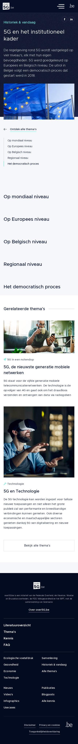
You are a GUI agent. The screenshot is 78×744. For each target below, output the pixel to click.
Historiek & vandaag (54, 664)
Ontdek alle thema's (23, 129)
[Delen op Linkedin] (71, 19)
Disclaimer (30, 725)
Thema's (10, 632)
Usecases (9, 707)
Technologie (11, 677)
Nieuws (8, 687)
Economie (10, 671)
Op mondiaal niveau (20, 140)
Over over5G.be (39, 609)
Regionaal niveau (18, 158)
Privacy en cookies (49, 725)
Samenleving (50, 658)
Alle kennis (48, 701)
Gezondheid (11, 664)
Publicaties (48, 687)
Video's (8, 694)
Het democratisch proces (23, 163)
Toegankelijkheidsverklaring (44, 731)
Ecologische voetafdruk (18, 658)
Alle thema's (49, 671)
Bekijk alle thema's (37, 545)
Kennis (8, 638)
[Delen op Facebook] (64, 19)
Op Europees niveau (20, 146)
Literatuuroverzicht (17, 625)
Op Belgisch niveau (19, 152)
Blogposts (48, 694)
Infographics (11, 701)
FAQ (7, 645)
